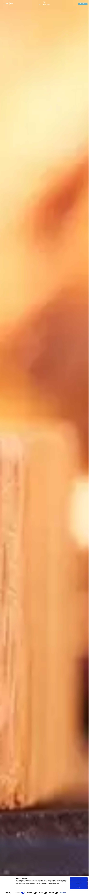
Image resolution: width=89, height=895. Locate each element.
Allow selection (79, 883)
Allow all (79, 879)
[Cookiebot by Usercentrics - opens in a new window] (8, 893)
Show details (63, 892)
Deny (79, 887)
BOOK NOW (83, 3)
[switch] (35, 893)
